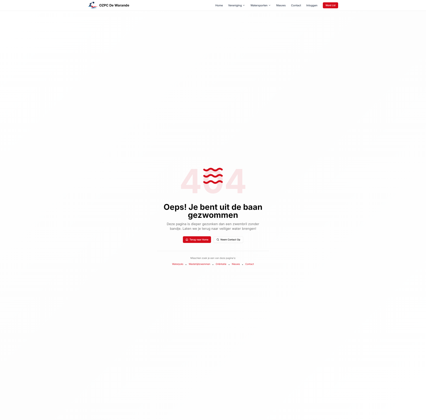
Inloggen (312, 5)
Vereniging (235, 5)
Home (219, 5)
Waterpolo (177, 264)
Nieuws (281, 5)
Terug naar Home (199, 239)
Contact (296, 5)
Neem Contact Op (230, 239)
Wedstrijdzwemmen (199, 264)
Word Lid (330, 5)
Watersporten (259, 5)
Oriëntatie (221, 264)
